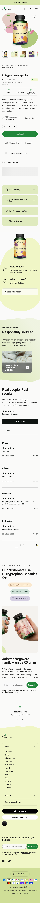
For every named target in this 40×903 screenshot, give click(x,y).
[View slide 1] (17, 719)
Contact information (16, 893)
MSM (6, 778)
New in (7, 755)
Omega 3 (8, 781)
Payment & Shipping (32, 890)
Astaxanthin (9, 761)
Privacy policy (6, 890)
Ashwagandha (10, 758)
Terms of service (22, 890)
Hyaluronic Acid (10, 765)
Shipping (13, 82)
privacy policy (26, 690)
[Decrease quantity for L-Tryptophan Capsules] (4, 126)
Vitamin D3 (8, 788)
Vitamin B (8, 784)
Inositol (7, 768)
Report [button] (7, 456)
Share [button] (12, 456)
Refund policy (13, 890)
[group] (20, 411)
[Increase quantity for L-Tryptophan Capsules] (14, 126)
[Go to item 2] (14, 54)
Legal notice (25, 893)
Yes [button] (3, 456)
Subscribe (32, 685)
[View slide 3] (22, 719)
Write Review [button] (20, 421)
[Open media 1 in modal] (34, 17)
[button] (16, 545)
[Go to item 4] (31, 54)
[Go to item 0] (5, 54)
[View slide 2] (20, 719)
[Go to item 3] (23, 54)
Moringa (7, 774)
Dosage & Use (29, 118)
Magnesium (9, 771)
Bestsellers (8, 751)
